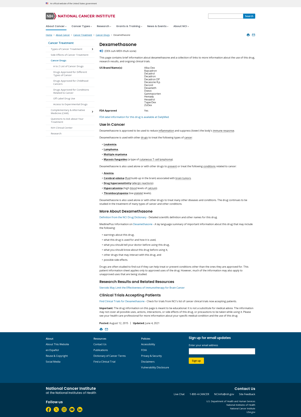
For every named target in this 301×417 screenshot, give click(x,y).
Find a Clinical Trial (104, 361)
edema (119, 178)
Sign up (196, 360)
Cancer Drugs (58, 60)
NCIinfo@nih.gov (224, 394)
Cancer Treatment (61, 43)
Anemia (109, 173)
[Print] (248, 35)
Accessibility (148, 344)
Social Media (53, 361)
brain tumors (183, 178)
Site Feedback (247, 394)
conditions (209, 166)
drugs (144, 137)
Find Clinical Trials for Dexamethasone (122, 301)
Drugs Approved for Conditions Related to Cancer (71, 91)
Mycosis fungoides (115, 159)
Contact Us (99, 344)
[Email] (253, 35)
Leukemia (110, 144)
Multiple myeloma (115, 154)
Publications (100, 350)
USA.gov (251, 412)
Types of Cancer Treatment (66, 49)
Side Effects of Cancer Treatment (69, 54)
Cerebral (109, 178)
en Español (52, 350)
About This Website (57, 344)
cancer (188, 137)
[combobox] (225, 16)
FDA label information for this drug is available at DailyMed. (134, 117)
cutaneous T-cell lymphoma (156, 159)
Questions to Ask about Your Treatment (67, 120)
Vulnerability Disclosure (155, 367)
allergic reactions (142, 183)
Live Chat (179, 394)
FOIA (144, 350)
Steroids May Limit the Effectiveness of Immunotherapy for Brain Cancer (142, 287)
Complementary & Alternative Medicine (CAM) (68, 111)
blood (133, 188)
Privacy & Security (151, 356)
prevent (172, 166)
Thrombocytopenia (116, 193)
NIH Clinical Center (62, 127)
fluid (128, 178)
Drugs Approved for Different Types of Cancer (70, 73)
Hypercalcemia (113, 188)
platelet (138, 193)
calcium (152, 188)
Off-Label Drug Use (64, 98)
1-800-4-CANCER (199, 394)
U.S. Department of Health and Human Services (230, 401)
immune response (223, 130)
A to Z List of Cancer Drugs (68, 66)
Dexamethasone (142, 224)
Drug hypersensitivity (117, 183)
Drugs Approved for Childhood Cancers (70, 82)
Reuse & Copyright (57, 356)
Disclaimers (148, 361)
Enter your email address (203, 345)
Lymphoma (111, 149)
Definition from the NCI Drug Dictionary (122, 217)
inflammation (166, 130)
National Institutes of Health (240, 404)
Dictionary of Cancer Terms (109, 356)
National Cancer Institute (242, 408)
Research (56, 133)
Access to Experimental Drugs (70, 104)
